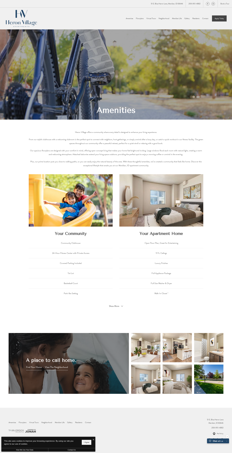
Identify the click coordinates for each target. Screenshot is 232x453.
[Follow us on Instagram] (213, 4)
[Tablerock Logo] (16, 431)
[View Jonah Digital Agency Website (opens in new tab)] (30, 431)
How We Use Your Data (24, 450)
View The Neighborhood (56, 367)
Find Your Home (34, 367)
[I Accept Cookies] (93, 440)
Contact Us (72, 450)
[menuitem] (129, 18)
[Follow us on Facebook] (207, 4)
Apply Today (219, 18)
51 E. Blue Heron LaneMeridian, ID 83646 (215, 421)
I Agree (86, 442)
